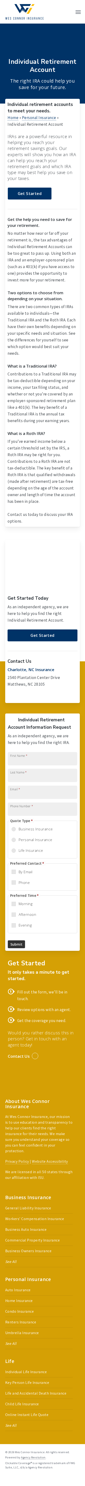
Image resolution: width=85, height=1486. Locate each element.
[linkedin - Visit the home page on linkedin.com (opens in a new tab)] (16, 1478)
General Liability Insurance (28, 1208)
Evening (25, 925)
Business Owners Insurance (28, 1250)
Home (13, 117)
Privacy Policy (17, 1161)
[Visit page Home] (24, 12)
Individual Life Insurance (26, 1371)
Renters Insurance (20, 1322)
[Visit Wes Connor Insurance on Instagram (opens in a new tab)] (30, 696)
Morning (26, 903)
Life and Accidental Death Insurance (36, 1393)
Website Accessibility (50, 1161)
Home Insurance (19, 1300)
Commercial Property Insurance (32, 1240)
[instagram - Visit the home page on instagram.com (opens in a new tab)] (24, 1478)
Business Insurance (36, 829)
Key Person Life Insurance (27, 1382)
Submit (16, 944)
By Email (26, 871)
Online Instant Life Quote (27, 1414)
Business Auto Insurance (26, 1229)
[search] (68, 12)
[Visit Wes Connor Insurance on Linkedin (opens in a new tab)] (21, 696)
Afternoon (27, 914)
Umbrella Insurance (22, 1332)
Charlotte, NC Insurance (31, 669)
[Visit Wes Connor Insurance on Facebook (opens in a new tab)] (12, 696)
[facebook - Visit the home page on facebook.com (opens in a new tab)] (7, 1478)
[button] (78, 12)
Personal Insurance (39, 117)
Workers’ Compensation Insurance (34, 1218)
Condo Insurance (19, 1311)
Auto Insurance (18, 1289)
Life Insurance (31, 850)
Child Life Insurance (22, 1403)
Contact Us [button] (19, 1056)
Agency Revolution (33, 1457)
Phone (24, 882)
